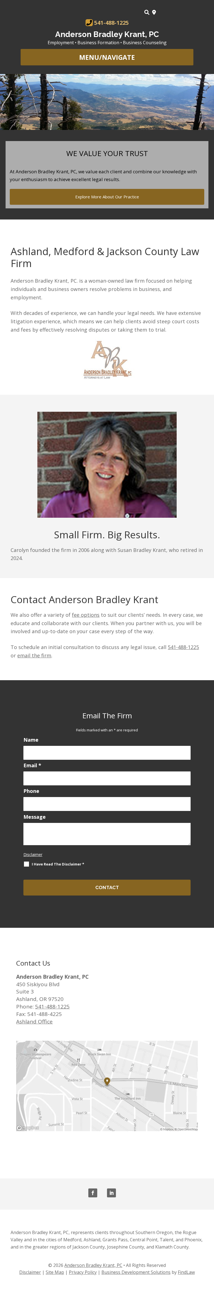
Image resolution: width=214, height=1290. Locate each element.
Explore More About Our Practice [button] (107, 196)
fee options (85, 614)
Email (32, 765)
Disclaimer (32, 854)
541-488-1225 (111, 23)
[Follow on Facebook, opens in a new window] (92, 1192)
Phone (31, 791)
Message (34, 817)
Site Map (55, 1272)
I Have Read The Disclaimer (58, 864)
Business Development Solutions (136, 1272)
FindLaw (186, 1272)
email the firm (34, 655)
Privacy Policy (83, 1272)
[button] (107, 58)
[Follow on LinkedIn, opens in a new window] (111, 1192)
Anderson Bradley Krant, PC (107, 34)
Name (30, 740)
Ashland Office (34, 1021)
